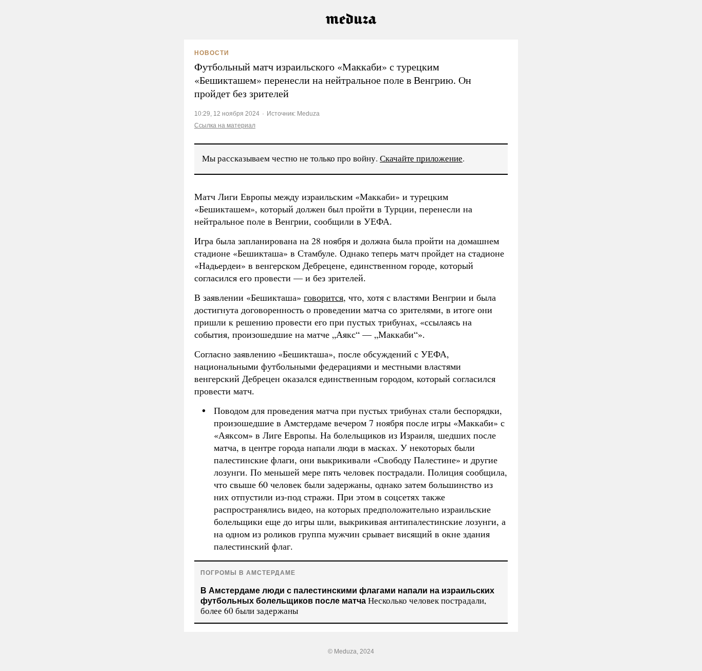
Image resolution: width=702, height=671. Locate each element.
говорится (323, 297)
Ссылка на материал (224, 124)
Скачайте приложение (421, 158)
